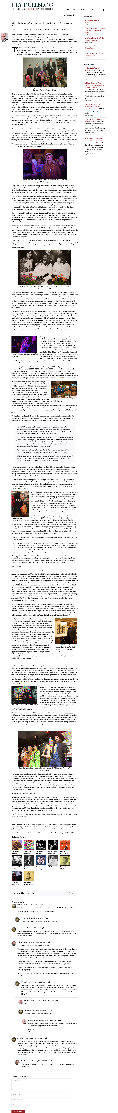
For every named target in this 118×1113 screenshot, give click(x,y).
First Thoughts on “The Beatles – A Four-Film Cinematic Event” (95, 30)
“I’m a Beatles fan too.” (24, 709)
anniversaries (34, 29)
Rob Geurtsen (22, 942)
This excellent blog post (30, 420)
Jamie (23, 918)
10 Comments (65, 29)
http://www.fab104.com (45, 611)
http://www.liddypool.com (45, 608)
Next (74, 15)
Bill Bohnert (68, 581)
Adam (19, 928)
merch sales (58, 437)
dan (18, 904)
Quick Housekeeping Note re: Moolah (93, 107)
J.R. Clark (24, 982)
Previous (69, 15)
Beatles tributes (50, 29)
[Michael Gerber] (4, 34)
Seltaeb (57, 431)
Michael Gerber (17, 29)
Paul (86, 68)
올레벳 (69, 109)
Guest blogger (57, 29)
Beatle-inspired (42, 29)
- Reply (40, 904)
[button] (103, 7)
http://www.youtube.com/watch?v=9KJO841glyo (56, 314)
